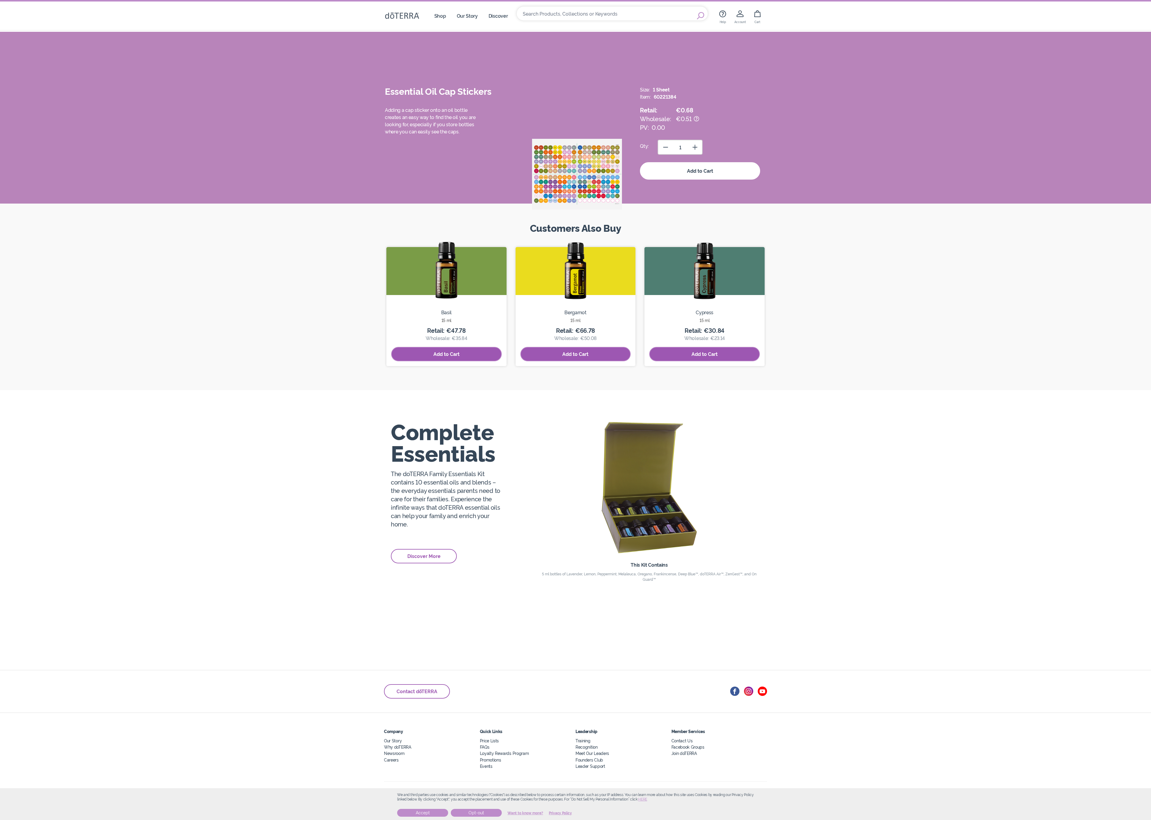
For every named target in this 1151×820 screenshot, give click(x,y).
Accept (423, 812)
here (642, 799)
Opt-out (476, 812)
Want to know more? (525, 813)
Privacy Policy (560, 813)
